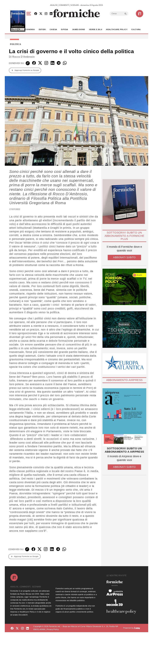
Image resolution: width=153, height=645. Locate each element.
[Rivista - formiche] (122, 583)
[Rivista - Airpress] (122, 592)
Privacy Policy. (53, 629)
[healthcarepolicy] (122, 612)
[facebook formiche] (12, 628)
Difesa (64, 29)
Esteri (42, 29)
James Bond (78, 29)
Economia (29, 29)
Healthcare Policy (116, 29)
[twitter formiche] (17, 628)
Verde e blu (95, 29)
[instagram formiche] (22, 628)
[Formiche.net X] (40, 14)
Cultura (136, 29)
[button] (29, 20)
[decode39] (122, 602)
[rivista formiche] (124, 417)
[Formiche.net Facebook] (35, 14)
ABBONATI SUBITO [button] (124, 257)
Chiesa (53, 29)
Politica (15, 29)
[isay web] (137, 628)
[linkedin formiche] (27, 628)
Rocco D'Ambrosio (23, 57)
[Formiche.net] (139, 13)
